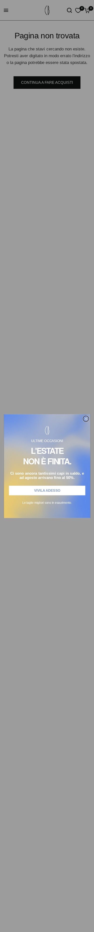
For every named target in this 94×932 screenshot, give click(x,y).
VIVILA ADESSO (47, 490)
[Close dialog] (86, 418)
